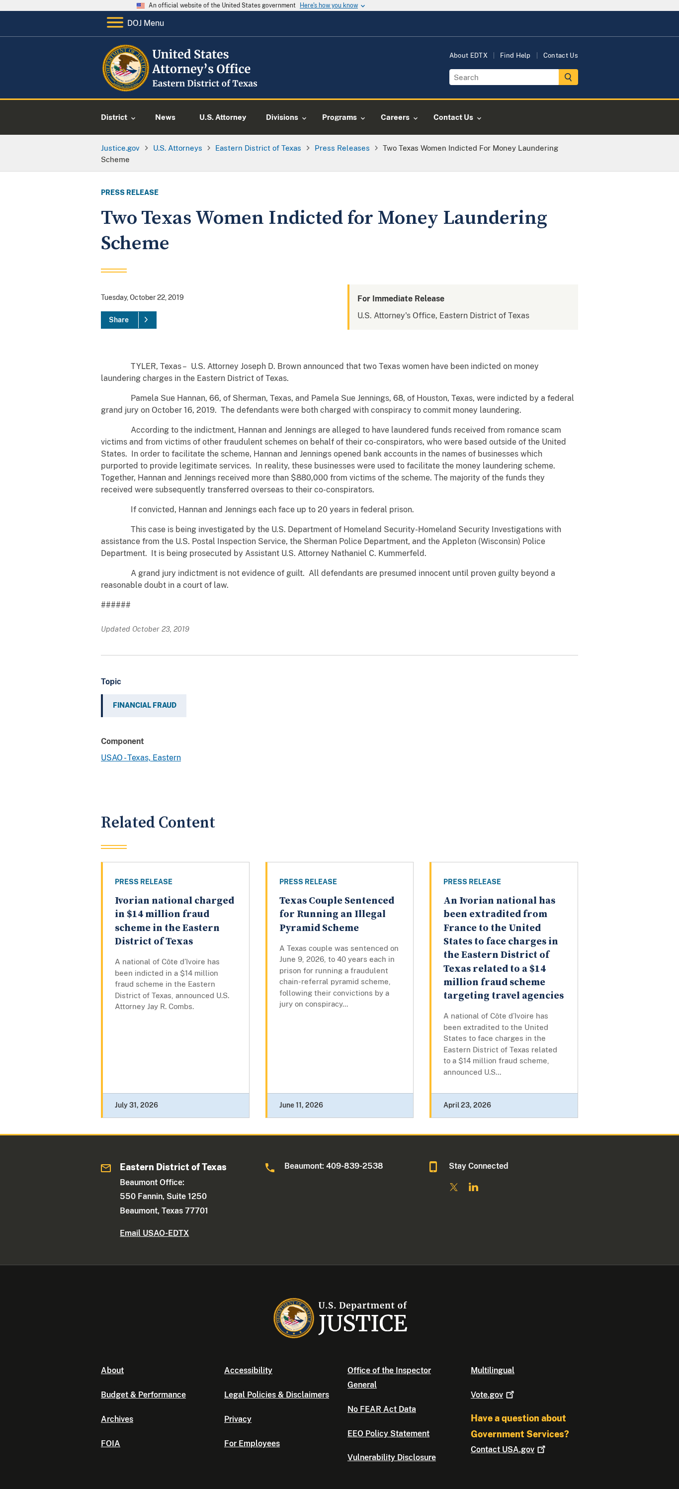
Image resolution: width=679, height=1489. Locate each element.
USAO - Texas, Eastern (141, 757)
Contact (502, 1449)
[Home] (181, 87)
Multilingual (492, 1370)
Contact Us (560, 55)
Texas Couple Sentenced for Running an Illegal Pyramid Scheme (336, 914)
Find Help (515, 55)
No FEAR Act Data (381, 1409)
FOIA (110, 1443)
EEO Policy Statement (388, 1433)
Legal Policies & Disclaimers (276, 1394)
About (112, 1370)
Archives (117, 1419)
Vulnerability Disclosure (391, 1457)
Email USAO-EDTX (154, 1233)
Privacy (238, 1419)
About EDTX (468, 55)
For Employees (252, 1443)
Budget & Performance (143, 1394)
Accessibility (248, 1370)
